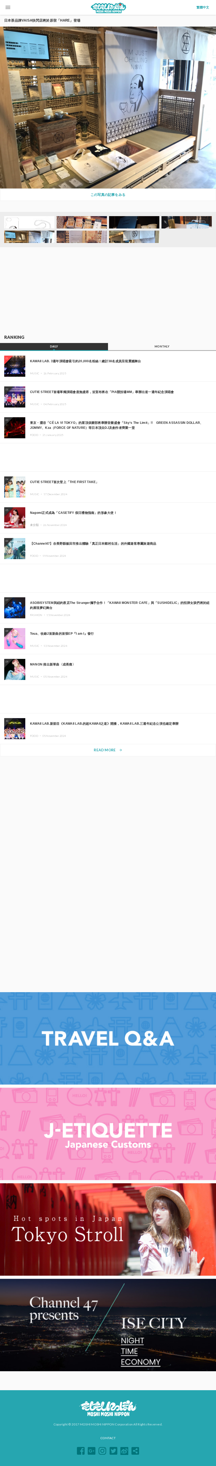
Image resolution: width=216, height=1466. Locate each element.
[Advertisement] (108, 291)
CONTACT (108, 1438)
